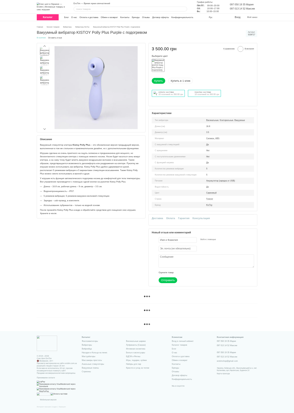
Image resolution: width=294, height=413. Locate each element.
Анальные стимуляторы (93, 364)
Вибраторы (87, 345)
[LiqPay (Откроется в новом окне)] (41, 382)
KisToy (209, 205)
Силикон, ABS (212, 138)
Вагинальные (212, 120)
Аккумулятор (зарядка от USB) (220, 181)
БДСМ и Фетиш (133, 356)
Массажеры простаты (92, 360)
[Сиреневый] (158, 65)
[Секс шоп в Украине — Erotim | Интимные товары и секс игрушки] (47, 343)
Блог (66, 17)
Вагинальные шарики (136, 341)
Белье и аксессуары (135, 352)
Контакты (124, 17)
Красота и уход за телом (137, 368)
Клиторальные (226, 120)
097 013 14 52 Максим (242, 8)
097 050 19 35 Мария (242, 4)
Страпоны (86, 371)
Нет (208, 150)
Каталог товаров (179, 345)
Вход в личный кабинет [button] (183, 341)
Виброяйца (87, 349)
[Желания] (225, 17)
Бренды (136, 17)
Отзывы (146, 17)
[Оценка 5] (198, 272)
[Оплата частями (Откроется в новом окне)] (59, 394)
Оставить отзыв (55, 38)
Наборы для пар (133, 364)
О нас (74, 17)
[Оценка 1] (178, 272)
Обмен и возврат (109, 17)
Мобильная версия (48, 400)
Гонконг (209, 199)
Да (207, 144)
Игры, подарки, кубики (136, 360)
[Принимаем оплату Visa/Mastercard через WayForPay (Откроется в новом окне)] (57, 390)
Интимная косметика (135, 349)
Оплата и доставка (88, 17)
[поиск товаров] (184, 9)
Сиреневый (211, 193)
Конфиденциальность (182, 17)
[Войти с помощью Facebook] (219, 239)
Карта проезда (223, 374)
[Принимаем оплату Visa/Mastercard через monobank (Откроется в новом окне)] (57, 385)
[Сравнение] (219, 17)
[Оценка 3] (188, 272)
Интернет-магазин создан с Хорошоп (51, 407)
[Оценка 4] (193, 272)
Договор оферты (160, 17)
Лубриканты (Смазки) (136, 345)
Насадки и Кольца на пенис (94, 352)
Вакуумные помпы (90, 368)
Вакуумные (239, 120)
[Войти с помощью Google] (224, 239)
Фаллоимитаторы (90, 341)
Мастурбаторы (88, 356)
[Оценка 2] (183, 272)
